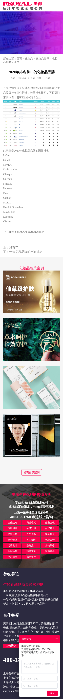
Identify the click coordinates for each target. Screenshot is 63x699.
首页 (19, 58)
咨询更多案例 (32, 472)
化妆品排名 (37, 231)
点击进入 (11, 645)
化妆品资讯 (42, 58)
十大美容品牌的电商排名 (26, 252)
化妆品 (29, 58)
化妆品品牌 (23, 231)
